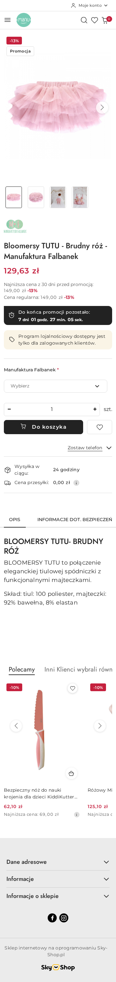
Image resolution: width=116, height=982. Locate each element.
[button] (102, 107)
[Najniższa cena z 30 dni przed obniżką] (76, 814)
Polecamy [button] (22, 669)
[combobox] (55, 386)
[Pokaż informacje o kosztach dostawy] (76, 482)
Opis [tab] (15, 519)
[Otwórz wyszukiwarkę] (84, 20)
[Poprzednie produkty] (16, 726)
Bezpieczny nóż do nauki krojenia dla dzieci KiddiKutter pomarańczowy (39, 793)
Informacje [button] (20, 879)
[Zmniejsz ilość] (9, 409)
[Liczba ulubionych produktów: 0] (94, 20)
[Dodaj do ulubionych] (99, 427)
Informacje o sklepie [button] (32, 896)
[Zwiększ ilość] (95, 409)
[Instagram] (63, 917)
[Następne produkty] (100, 726)
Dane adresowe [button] (26, 862)
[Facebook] (52, 917)
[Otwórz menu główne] (7, 20)
